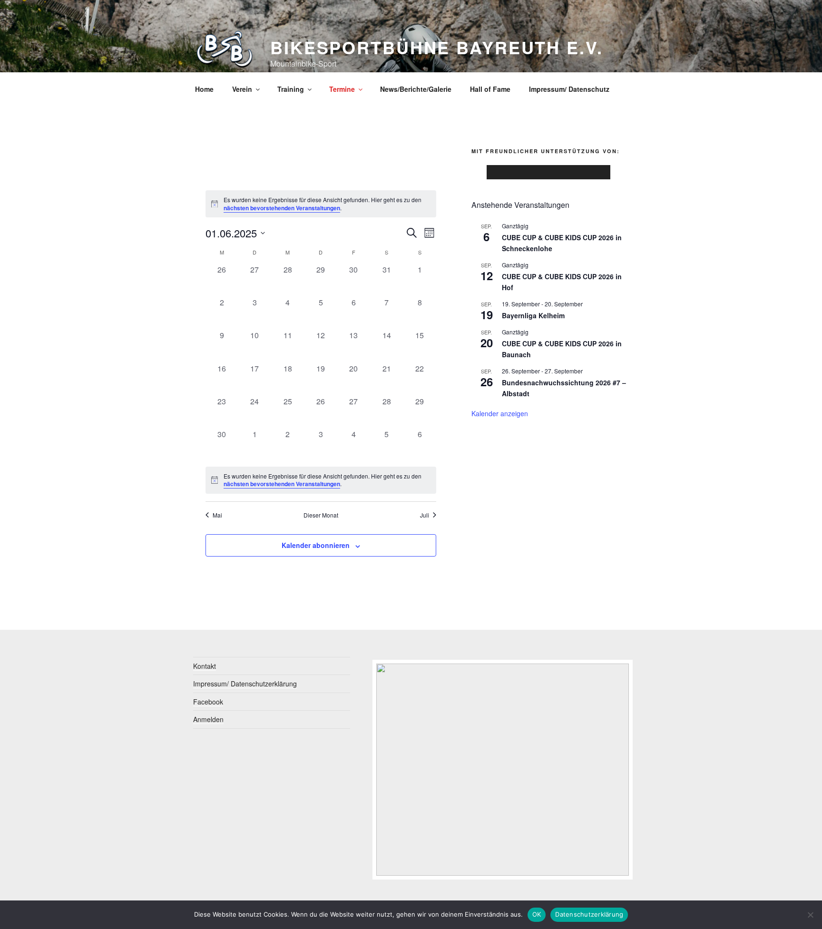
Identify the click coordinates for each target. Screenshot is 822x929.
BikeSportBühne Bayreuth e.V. (436, 47)
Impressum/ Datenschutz (569, 89)
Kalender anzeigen (499, 413)
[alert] (321, 203)
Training (290, 89)
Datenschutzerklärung (589, 914)
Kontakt (204, 666)
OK (536, 914)
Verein (242, 89)
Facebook (208, 701)
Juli (424, 515)
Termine (342, 89)
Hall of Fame (490, 89)
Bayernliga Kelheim (533, 315)
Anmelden (208, 719)
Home (204, 89)
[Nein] (810, 914)
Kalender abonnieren (316, 545)
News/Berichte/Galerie (415, 89)
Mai (217, 515)
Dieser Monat (320, 515)
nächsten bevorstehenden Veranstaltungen (282, 208)
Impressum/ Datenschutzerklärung (245, 683)
